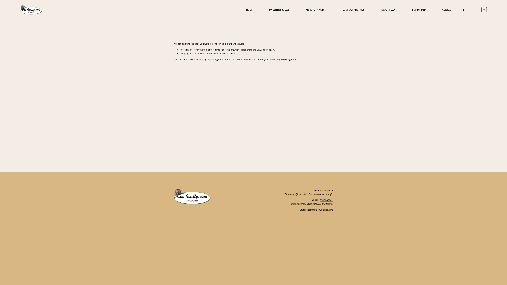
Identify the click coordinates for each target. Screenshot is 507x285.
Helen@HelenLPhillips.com (319, 209)
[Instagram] (484, 9)
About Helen (388, 9)
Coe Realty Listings (353, 9)
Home (249, 9)
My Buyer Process (316, 9)
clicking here (216, 59)
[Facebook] (463, 9)
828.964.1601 (326, 200)
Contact (447, 9)
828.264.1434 (326, 190)
